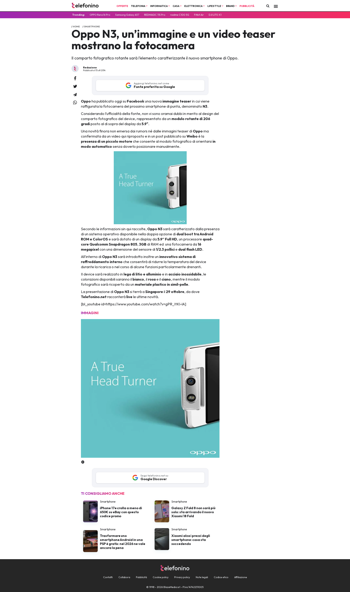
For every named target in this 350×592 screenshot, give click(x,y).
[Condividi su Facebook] (75, 78)
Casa (176, 6)
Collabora (124, 577)
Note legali (202, 577)
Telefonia (138, 6)
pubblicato (105, 101)
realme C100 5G (179, 14)
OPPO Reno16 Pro (100, 14)
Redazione (90, 67)
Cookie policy (160, 577)
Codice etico (221, 577)
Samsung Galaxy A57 (127, 14)
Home (76, 26)
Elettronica (193, 6)
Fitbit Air (199, 14)
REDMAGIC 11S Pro (154, 14)
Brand (230, 6)
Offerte (122, 6)
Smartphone (92, 26)
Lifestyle (214, 6)
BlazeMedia (170, 587)
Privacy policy (182, 577)
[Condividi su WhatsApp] (75, 102)
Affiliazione (240, 577)
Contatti (108, 577)
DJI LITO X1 (215, 14)
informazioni (110, 229)
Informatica (159, 6)
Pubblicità (247, 6)
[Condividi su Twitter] (75, 86)
